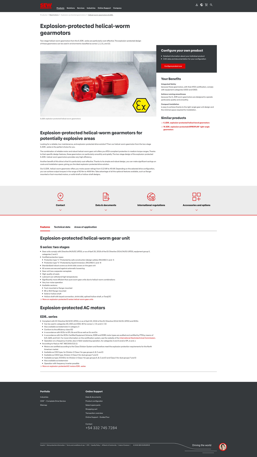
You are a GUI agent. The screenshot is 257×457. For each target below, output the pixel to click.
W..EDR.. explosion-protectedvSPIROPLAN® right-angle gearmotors (186, 128)
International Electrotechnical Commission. (138, 338)
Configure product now (173, 66)
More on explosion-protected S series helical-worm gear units (67, 299)
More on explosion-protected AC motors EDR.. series (64, 366)
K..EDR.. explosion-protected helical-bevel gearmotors (186, 122)
